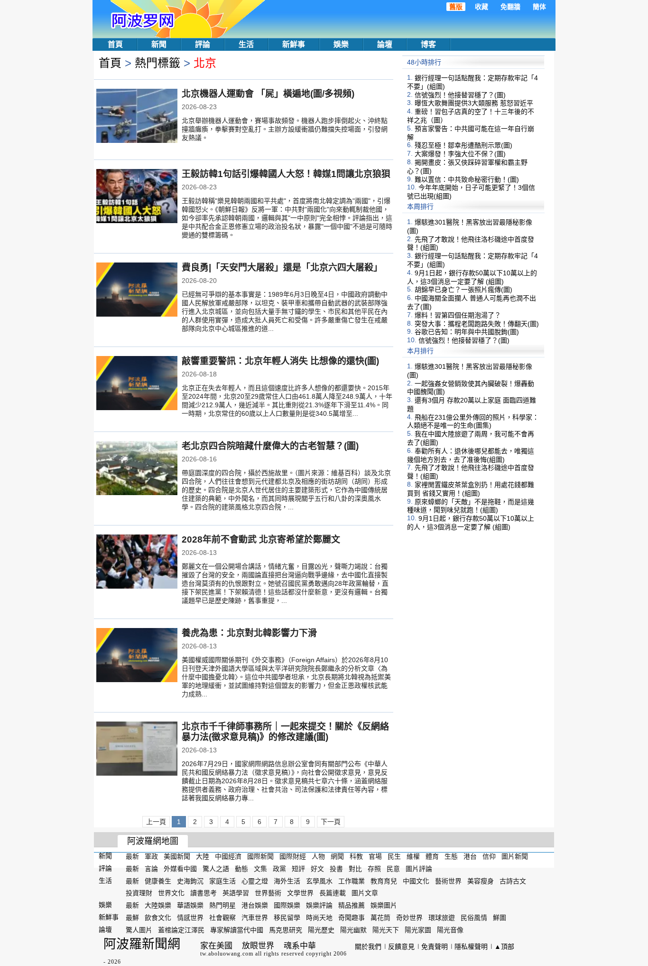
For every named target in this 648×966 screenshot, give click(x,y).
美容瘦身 (480, 880)
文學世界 (300, 893)
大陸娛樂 (158, 905)
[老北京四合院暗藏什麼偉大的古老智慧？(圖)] (136, 469)
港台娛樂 (254, 905)
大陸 (202, 856)
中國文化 (416, 880)
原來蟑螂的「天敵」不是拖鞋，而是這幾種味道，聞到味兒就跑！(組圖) (470, 505)
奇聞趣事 (351, 917)
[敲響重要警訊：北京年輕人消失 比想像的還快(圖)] (136, 384)
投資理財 (139, 893)
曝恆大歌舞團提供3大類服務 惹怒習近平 (474, 103)
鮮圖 (499, 917)
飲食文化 (158, 917)
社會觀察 (222, 917)
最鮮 (132, 917)
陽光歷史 (321, 930)
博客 (428, 44)
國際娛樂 (287, 905)
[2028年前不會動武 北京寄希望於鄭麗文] (136, 563)
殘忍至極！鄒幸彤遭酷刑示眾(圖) (463, 145)
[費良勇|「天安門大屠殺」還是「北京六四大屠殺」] (136, 291)
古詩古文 (513, 880)
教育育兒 (383, 880)
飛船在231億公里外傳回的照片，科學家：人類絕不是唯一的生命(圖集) (473, 421)
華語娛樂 (190, 905)
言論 (151, 868)
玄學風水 (319, 880)
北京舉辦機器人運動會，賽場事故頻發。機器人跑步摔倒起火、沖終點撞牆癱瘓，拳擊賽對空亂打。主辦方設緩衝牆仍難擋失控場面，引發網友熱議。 (285, 129)
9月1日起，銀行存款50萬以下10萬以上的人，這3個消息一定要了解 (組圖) (472, 277)
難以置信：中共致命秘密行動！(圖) (467, 179)
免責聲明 (434, 946)
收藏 (481, 6)
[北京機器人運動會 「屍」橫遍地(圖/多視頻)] (136, 117)
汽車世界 (254, 917)
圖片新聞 (514, 856)
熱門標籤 (157, 62)
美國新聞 (177, 856)
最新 (132, 856)
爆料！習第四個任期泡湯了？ (458, 315)
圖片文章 (365, 893)
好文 (317, 868)
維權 (413, 856)
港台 (470, 856)
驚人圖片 (139, 930)
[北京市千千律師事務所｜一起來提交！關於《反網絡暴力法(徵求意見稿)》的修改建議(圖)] (136, 750)
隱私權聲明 (471, 946)
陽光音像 (450, 930)
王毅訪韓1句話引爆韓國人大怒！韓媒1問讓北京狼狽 (286, 174)
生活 (246, 44)
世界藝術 (268, 893)
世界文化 (171, 893)
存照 (374, 868)
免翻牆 (510, 6)
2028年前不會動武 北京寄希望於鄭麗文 (261, 539)
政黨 (279, 868)
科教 (356, 856)
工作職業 (351, 880)
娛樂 (341, 44)
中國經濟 (228, 856)
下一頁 (331, 821)
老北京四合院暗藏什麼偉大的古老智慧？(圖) (270, 446)
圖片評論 (419, 868)
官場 (375, 856)
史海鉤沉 (190, 880)
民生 (394, 856)
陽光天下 (385, 930)
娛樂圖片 (383, 905)
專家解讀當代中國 (236, 930)
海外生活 (287, 880)
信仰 (489, 856)
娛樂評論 (319, 905)
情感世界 (190, 917)
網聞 (337, 856)
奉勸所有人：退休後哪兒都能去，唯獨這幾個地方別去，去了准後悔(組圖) (470, 455)
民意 (393, 868)
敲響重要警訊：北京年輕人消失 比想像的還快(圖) (280, 361)
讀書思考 (203, 893)
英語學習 (235, 893)
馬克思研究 (285, 930)
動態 (241, 868)
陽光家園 (418, 930)
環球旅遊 (441, 917)
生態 (451, 856)
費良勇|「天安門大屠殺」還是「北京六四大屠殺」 (282, 267)
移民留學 (287, 917)
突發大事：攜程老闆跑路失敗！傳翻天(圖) (477, 323)
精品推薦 (351, 905)
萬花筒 (380, 917)
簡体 (539, 6)
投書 (336, 868)
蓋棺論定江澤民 (181, 930)
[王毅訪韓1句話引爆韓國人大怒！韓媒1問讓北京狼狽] (136, 197)
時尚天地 (319, 917)
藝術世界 (448, 880)
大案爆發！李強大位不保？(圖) (460, 154)
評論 (202, 44)
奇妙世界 (409, 917)
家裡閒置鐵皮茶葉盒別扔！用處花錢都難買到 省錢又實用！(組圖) (470, 489)
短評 (298, 868)
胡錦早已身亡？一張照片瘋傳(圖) (463, 289)
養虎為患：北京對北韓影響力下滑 (249, 633)
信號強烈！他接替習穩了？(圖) (460, 94)
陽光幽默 (353, 930)
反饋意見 (401, 946)
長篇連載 (332, 893)
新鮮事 (293, 44)
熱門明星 (222, 905)
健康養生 (158, 880)
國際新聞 (260, 856)
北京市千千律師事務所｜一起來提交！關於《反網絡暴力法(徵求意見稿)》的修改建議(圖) (285, 732)
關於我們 (368, 946)
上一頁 (156, 821)
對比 (355, 868)
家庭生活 (222, 880)
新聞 (159, 44)
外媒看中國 (180, 868)
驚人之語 (216, 868)
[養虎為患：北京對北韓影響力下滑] (136, 656)
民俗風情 (474, 917)
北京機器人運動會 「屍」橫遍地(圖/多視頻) (268, 94)
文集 (260, 868)
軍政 (151, 856)
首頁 (115, 44)
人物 (318, 856)
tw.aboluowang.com (226, 953)
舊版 (456, 6)
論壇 (384, 44)
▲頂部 (504, 946)
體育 (432, 856)
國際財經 (292, 856)
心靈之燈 (254, 880)
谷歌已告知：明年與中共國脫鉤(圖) (467, 332)
